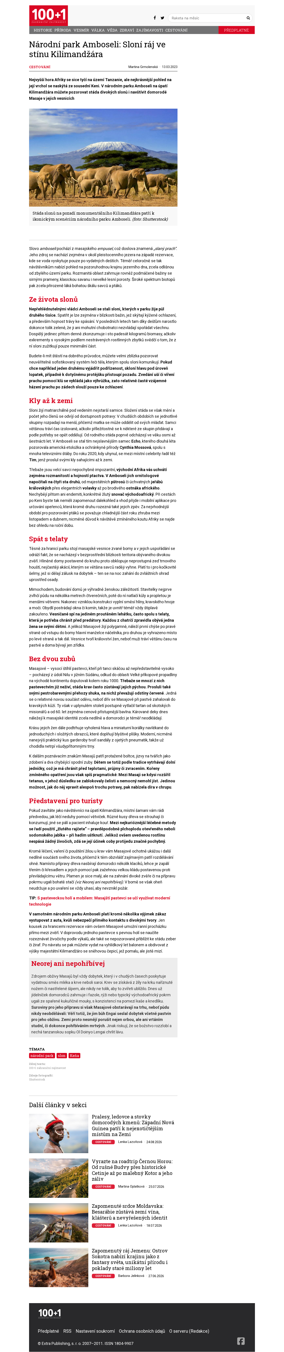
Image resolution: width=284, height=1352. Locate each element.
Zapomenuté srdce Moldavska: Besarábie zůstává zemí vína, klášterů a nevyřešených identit (129, 1212)
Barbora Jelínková (131, 1276)
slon (61, 1055)
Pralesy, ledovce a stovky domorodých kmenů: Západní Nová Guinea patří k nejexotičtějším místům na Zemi (133, 1125)
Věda (112, 30)
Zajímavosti (149, 30)
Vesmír (81, 30)
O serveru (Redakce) (189, 1331)
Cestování (176, 30)
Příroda (62, 30)
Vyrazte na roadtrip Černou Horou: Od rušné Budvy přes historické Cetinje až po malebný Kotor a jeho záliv (132, 1170)
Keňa (74, 1055)
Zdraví (127, 30)
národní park (41, 1055)
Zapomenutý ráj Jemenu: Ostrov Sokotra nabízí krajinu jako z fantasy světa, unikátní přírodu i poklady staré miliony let (130, 1259)
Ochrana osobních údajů (142, 1331)
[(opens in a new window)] (154, 18)
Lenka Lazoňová (130, 1142)
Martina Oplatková (131, 1186)
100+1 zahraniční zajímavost (47, 1068)
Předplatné (236, 30)
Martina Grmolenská (143, 67)
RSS (67, 1331)
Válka (98, 30)
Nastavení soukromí (95, 1331)
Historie (43, 30)
